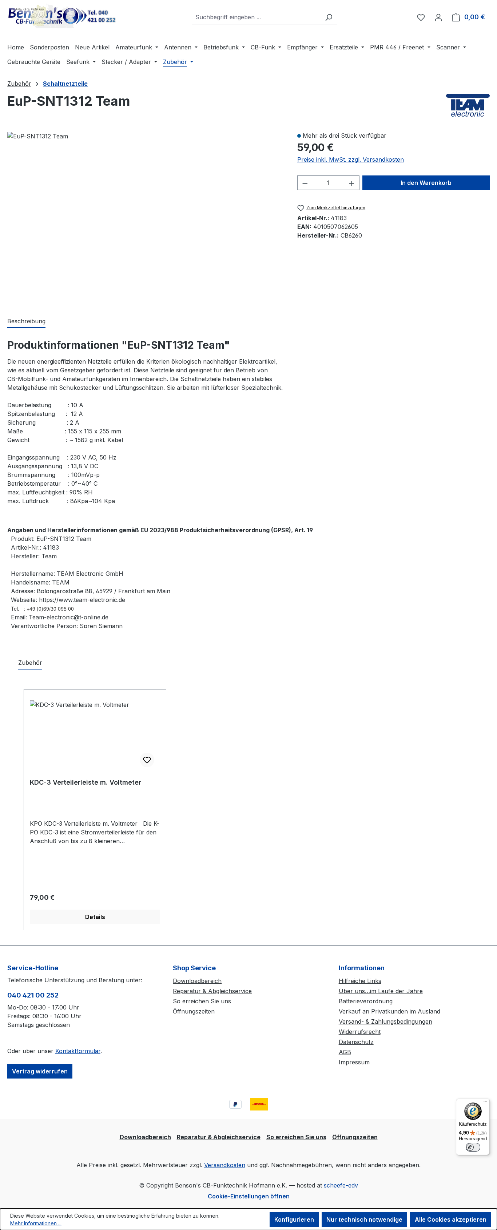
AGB (345, 1052)
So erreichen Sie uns (202, 1001)
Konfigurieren (294, 1219)
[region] (145, 216)
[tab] (26, 321)
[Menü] (485, 1102)
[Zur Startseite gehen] (61, 15)
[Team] (468, 105)
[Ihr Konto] (438, 17)
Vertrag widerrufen (40, 1071)
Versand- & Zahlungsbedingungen (385, 1021)
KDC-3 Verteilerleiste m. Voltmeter (85, 782)
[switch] (473, 1147)
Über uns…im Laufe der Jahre (381, 991)
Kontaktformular (77, 1051)
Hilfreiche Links (360, 980)
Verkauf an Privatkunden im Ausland (389, 1011)
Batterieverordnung (366, 1001)
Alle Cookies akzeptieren (450, 1219)
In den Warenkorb (426, 182)
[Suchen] (328, 17)
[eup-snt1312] (37, 136)
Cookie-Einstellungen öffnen (249, 1196)
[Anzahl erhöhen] (351, 182)
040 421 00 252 (33, 995)
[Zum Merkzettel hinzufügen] (147, 760)
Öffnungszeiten (194, 1011)
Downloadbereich (197, 980)
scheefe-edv (341, 1185)
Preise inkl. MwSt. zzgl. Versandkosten (350, 159)
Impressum (354, 1062)
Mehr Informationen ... (35, 1223)
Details (95, 917)
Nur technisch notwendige (364, 1219)
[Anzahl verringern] (305, 182)
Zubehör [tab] (30, 662)
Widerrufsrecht (360, 1031)
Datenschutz (356, 1041)
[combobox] (256, 17)
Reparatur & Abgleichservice (212, 991)
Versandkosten (224, 1165)
